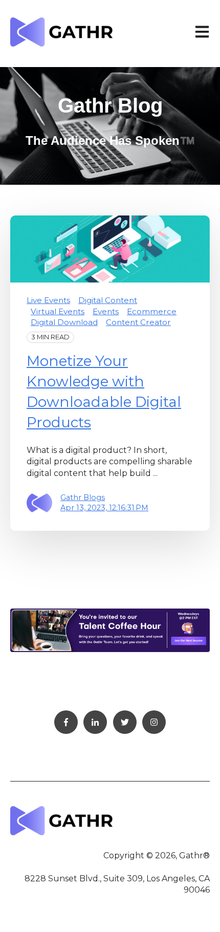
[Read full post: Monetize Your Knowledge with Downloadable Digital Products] (110, 249)
